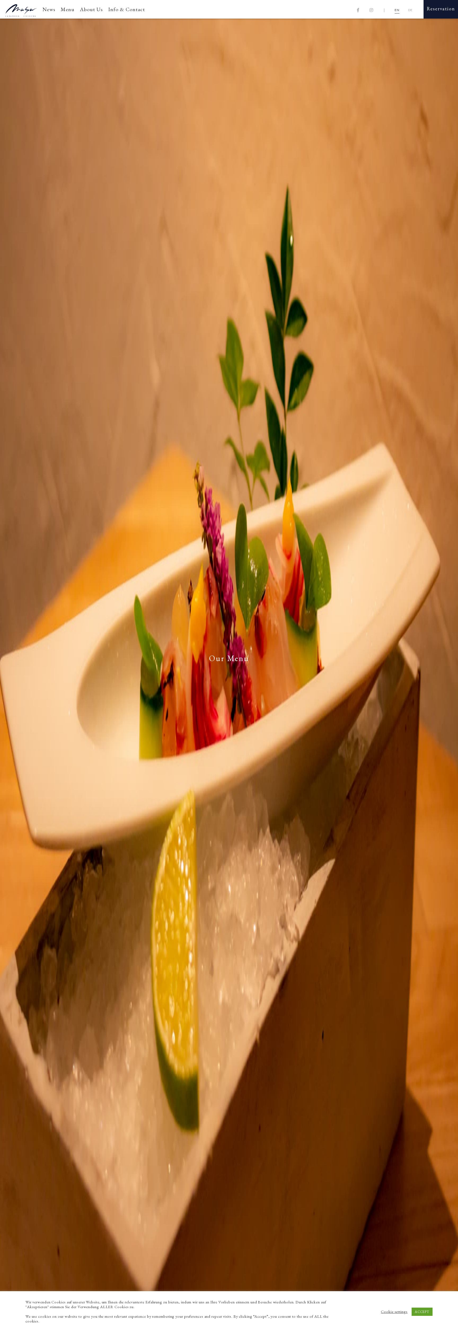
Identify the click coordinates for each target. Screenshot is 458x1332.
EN (397, 10)
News (48, 9)
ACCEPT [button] (422, 1311)
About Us (91, 9)
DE (410, 10)
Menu (67, 9)
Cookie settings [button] (394, 1311)
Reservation (441, 9)
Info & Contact (126, 9)
